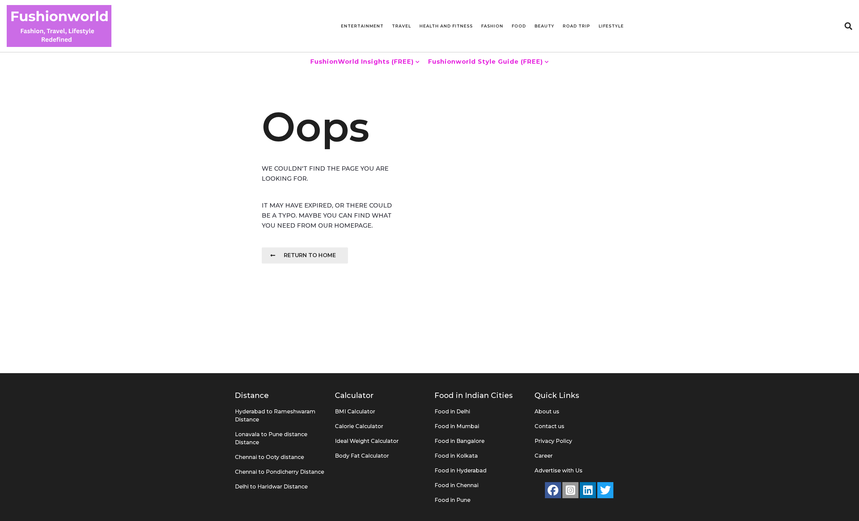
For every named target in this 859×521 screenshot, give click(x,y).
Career (544, 456)
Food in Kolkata (456, 456)
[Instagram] (570, 490)
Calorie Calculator (359, 426)
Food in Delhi (452, 411)
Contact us (549, 426)
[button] (848, 26)
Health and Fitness (446, 25)
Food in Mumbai (457, 426)
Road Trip (576, 25)
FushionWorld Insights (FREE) (362, 61)
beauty (544, 25)
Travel (401, 25)
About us (547, 411)
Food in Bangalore (460, 441)
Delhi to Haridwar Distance (271, 486)
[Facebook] (553, 490)
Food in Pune (452, 500)
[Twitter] (605, 490)
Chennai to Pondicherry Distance (279, 472)
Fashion (492, 25)
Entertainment (362, 25)
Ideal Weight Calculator (367, 441)
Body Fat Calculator (362, 456)
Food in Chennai (456, 485)
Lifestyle (611, 25)
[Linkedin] (588, 490)
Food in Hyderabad (461, 470)
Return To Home (310, 255)
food (519, 25)
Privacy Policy (553, 441)
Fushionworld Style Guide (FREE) (485, 61)
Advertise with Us (559, 470)
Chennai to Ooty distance (269, 457)
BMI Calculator (355, 411)
